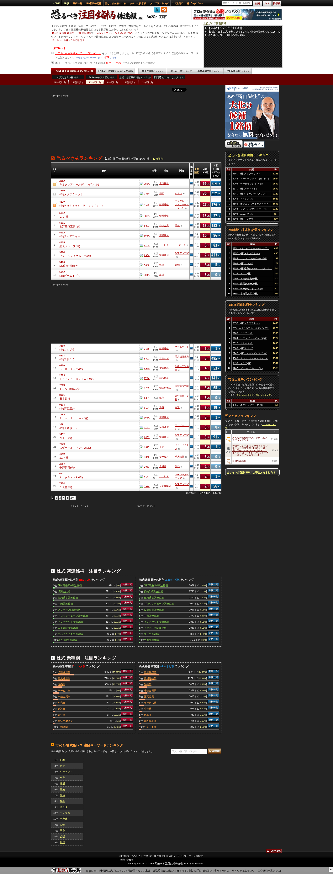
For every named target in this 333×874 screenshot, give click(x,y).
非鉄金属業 (64, 696)
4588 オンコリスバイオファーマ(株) (250, 204)
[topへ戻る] (274, 851)
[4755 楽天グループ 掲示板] (191, 245)
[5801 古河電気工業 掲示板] (191, 225)
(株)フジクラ (67, 359)
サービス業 (64, 690)
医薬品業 (149, 696)
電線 (177, 225)
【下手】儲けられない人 (169, 77)
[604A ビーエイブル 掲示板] (191, 274)
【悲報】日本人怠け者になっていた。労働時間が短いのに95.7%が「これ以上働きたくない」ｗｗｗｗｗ (244, 31)
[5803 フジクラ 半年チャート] (145, 358)
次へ (72, 497)
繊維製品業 (150, 720)
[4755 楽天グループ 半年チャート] (145, 245)
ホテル (178, 193)
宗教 (62, 789)
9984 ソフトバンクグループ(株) (250, 208)
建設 (161, 274)
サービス (164, 245)
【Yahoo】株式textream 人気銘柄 (115, 71)
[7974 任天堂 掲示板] (191, 486)
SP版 (66, 3)
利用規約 (124, 856)
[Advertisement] (136, 124)
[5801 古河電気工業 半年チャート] (145, 225)
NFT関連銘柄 (151, 634)
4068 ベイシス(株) (243, 198)
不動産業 (63, 727)
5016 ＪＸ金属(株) (243, 343)
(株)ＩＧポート (68, 428)
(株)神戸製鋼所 (68, 265)
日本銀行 (64, 398)
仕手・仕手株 (114, 62)
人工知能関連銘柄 (68, 627)
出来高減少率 (237, 71)
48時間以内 (60, 82)
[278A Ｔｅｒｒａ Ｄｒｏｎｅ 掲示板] (191, 378)
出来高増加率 (209, 71)
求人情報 (179, 456)
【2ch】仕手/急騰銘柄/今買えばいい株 (73, 71)
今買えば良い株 (67, 77)
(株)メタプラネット (71, 194)
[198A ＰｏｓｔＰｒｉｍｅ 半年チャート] (145, 417)
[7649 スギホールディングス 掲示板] (191, 446)
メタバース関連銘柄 (69, 609)
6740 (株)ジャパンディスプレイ (250, 193)
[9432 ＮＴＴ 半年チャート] (145, 437)
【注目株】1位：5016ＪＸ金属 (225, 28)
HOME (56, 3)
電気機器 (164, 183)
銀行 (161, 397)
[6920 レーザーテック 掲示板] (191, 368)
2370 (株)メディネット (245, 188)
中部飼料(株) (67, 467)
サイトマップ (184, 856)
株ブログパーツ (195, 3)
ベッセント (66, 771)
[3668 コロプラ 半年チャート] (145, 348)
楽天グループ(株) (69, 246)
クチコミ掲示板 (138, 3)
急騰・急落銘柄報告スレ (135, 77)
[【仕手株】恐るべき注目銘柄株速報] (98, 20)
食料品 (162, 466)
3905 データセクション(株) (248, 183)
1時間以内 (147, 82)
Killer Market (239, 460)
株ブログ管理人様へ (164, 856)
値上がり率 (152, 71)
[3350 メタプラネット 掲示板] (191, 193)
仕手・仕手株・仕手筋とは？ (70, 40)
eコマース (180, 245)
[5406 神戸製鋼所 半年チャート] (145, 265)
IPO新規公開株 (93, 3)
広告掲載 (198, 856)
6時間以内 (112, 82)
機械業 (147, 714)
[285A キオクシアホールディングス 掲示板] (191, 183)
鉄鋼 (161, 265)
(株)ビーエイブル (69, 275)
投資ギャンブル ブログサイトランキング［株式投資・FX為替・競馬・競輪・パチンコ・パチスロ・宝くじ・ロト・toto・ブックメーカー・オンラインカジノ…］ (250, 450)
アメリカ (65, 813)
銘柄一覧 (77, 3)
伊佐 (62, 766)
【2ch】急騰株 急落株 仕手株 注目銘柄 (71, 33)
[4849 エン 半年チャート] (145, 456)
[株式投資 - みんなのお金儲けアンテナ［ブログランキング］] (234, 146)
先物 (62, 824)
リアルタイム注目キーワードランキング (78, 53)
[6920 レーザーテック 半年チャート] (145, 368)
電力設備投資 (182, 356)
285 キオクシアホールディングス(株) (251, 249)
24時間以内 (77, 82)
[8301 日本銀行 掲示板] (191, 397)
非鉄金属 (164, 225)
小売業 (61, 702)
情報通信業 (64, 672)
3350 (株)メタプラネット (246, 173)
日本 (106, 57)
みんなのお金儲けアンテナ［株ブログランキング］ (249, 438)
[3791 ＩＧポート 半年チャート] (145, 427)
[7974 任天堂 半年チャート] (145, 486)
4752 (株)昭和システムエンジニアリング (252, 269)
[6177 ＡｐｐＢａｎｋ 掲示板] (191, 476)
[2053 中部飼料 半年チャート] (145, 466)
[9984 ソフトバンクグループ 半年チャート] (145, 255)
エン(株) (64, 457)
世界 (62, 842)
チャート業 (150, 727)
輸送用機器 (165, 387)
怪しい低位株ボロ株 (115, 3)
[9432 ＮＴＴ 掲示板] (191, 437)
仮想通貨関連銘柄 (68, 597)
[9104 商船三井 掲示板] (191, 407)
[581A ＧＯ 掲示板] (191, 215)
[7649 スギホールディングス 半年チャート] (145, 446)
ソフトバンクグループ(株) (75, 256)
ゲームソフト (182, 346)
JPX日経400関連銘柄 (70, 585)
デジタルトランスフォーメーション (182, 204)
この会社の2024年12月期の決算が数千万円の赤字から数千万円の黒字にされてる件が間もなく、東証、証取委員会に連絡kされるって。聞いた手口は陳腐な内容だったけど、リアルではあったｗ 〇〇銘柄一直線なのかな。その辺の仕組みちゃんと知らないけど (174, 870)
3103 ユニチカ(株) (243, 213)
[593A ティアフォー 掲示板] (191, 235)
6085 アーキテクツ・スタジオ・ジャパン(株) (251, 179)
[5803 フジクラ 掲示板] (191, 358)
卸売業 (61, 684)
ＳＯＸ (63, 807)
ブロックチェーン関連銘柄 (73, 615)
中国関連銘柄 (65, 603)
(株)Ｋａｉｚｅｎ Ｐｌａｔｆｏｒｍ (81, 205)
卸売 (161, 193)
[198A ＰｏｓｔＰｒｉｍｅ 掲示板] (191, 417)
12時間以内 (95, 82)
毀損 (62, 783)
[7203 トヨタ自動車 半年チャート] (145, 387)
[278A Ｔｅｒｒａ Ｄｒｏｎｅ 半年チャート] (145, 378)
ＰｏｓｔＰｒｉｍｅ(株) (73, 418)
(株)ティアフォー (69, 236)
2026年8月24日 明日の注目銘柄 (226, 35)
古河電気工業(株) (69, 226)
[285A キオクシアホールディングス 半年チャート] (145, 183)
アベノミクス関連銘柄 (70, 634)
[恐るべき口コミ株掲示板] (66, 872)
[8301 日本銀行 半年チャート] (145, 397)
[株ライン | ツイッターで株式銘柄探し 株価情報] (254, 146)
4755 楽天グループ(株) (245, 283)
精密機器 (164, 378)
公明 (62, 836)
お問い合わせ (126, 859)
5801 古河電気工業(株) (245, 293)
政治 (62, 795)
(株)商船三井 (67, 408)
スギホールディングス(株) (75, 447)
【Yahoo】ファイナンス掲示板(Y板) (113, 33)
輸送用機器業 (65, 720)
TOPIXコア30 (182, 253)
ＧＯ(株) (64, 216)
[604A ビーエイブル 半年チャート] (145, 274)
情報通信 (164, 204)
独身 (62, 801)
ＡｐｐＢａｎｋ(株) (71, 477)
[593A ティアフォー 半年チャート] (145, 235)
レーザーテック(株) (71, 369)
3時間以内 (130, 82)
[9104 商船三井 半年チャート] (145, 407)
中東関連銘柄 (151, 615)
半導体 (63, 818)
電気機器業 (64, 678)
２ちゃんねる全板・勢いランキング (254, 395)
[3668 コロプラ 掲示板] (191, 348)
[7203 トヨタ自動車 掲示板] (191, 387)
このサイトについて (141, 856)
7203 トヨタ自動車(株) (245, 278)
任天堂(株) (65, 487)
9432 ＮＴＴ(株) (242, 273)
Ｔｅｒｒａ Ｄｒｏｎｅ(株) (76, 379)
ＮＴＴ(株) (65, 438)
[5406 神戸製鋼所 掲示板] (191, 264)
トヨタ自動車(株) (69, 388)
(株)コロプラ (67, 349)
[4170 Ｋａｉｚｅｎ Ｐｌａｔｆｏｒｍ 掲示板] (191, 204)
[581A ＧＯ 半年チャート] (145, 215)
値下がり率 (181, 71)
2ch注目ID (177, 3)
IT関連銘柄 (64, 591)
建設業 (61, 708)
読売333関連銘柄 (67, 640)
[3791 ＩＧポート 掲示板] (191, 427)
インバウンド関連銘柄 (70, 622)
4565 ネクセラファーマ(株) (248, 405)
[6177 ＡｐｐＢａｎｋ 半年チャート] (145, 476)
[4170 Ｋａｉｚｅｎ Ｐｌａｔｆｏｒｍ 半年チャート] (145, 204)
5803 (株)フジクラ (243, 218)
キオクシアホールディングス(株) (79, 184)
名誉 (62, 777)
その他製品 (165, 486)
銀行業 (61, 714)
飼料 (177, 466)
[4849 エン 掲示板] (191, 456)
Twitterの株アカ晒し (101, 77)
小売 (161, 446)
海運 (161, 407)
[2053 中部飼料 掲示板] (191, 466)
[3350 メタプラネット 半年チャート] (145, 193)
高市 (62, 830)
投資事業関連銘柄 (154, 609)
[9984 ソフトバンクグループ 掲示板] (191, 255)
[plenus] (237, 19)
